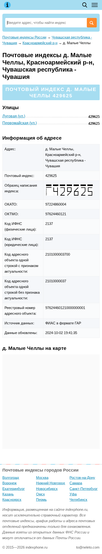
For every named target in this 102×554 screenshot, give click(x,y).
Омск (40, 494)
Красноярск (11, 500)
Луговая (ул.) (13, 116)
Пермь (41, 500)
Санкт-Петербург (83, 489)
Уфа (73, 494)
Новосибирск (47, 489)
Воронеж (9, 483)
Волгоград (10, 478)
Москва (42, 478)
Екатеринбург (13, 489)
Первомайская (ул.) (19, 123)
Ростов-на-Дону (82, 478)
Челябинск (78, 500)
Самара (76, 483)
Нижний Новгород (50, 483)
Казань (8, 494)
